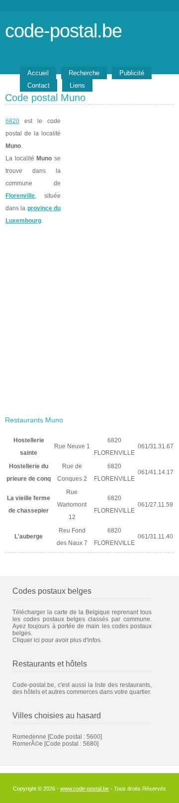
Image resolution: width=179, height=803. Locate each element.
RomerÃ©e (27, 743)
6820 (12, 121)
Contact (38, 85)
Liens (77, 85)
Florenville (20, 195)
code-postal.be (63, 30)
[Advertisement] (89, 317)
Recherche (84, 73)
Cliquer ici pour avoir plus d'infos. (57, 640)
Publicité (131, 73)
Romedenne (29, 736)
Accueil (38, 73)
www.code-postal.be (84, 789)
